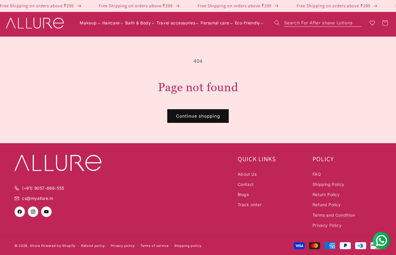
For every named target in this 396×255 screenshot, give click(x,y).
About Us (247, 174)
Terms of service (154, 246)
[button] (318, 23)
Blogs (243, 194)
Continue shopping (198, 116)
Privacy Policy (327, 225)
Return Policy (326, 194)
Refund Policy (327, 204)
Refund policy (93, 246)
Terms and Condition (334, 215)
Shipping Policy (328, 184)
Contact (246, 184)
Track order (250, 204)
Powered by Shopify (58, 246)
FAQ (317, 174)
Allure (35, 246)
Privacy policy (123, 246)
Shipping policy (187, 246)
